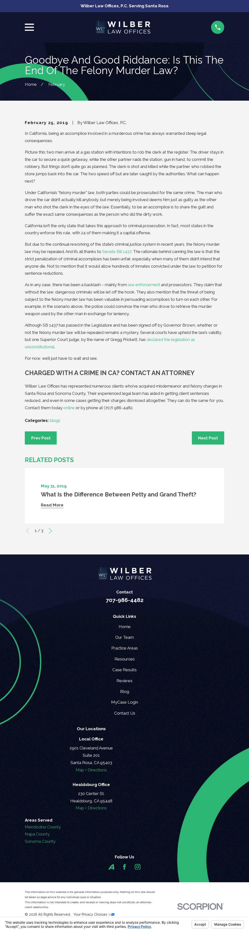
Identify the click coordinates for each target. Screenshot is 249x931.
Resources (125, 659)
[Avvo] (111, 867)
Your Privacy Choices (90, 914)
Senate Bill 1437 (116, 251)
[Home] (122, 27)
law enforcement (144, 284)
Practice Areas (124, 648)
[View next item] (50, 531)
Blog (124, 691)
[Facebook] (124, 867)
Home (125, 626)
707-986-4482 (124, 600)
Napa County (37, 834)
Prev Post (41, 438)
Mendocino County (43, 826)
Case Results (124, 669)
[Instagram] (138, 867)
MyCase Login (124, 702)
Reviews (124, 680)
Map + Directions (91, 769)
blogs (55, 420)
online (69, 407)
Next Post (208, 438)
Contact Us (124, 713)
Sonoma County (40, 841)
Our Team (124, 637)
